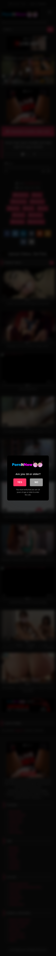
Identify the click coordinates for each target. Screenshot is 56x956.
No (36, 482)
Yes (19, 482)
